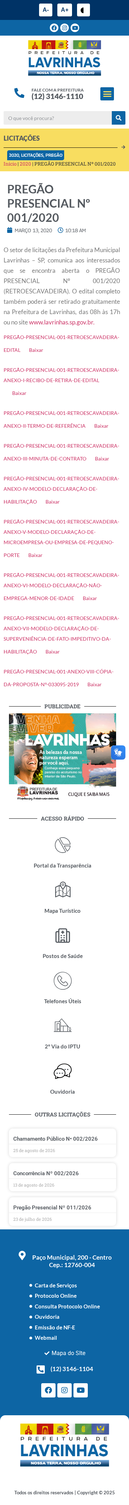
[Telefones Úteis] (63, 981)
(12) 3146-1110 (57, 96)
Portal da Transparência (62, 865)
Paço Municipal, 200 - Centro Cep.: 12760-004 (72, 1261)
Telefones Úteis (62, 1001)
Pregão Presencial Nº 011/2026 (52, 1207)
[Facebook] (54, 28)
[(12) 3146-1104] (40, 1369)
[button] (107, 94)
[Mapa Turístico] (63, 890)
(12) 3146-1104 (72, 1369)
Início (10, 164)
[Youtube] (75, 28)
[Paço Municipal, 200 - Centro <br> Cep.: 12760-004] (22, 1255)
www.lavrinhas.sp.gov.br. (62, 322)
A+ (64, 10)
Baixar (36, 350)
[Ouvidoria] (63, 1071)
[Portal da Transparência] (63, 845)
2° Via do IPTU (62, 1046)
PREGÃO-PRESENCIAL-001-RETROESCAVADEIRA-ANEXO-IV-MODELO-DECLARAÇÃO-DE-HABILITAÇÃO (61, 490)
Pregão (54, 155)
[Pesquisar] (118, 118)
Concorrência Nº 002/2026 (46, 1173)
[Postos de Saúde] (63, 935)
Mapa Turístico (62, 910)
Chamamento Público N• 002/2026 (55, 1139)
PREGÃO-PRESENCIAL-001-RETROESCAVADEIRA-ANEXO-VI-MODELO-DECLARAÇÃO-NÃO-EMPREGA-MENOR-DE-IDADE (61, 586)
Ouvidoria (62, 1091)
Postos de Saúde (63, 956)
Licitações (32, 155)
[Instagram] (64, 28)
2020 (14, 155)
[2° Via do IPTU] (63, 1026)
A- (46, 10)
